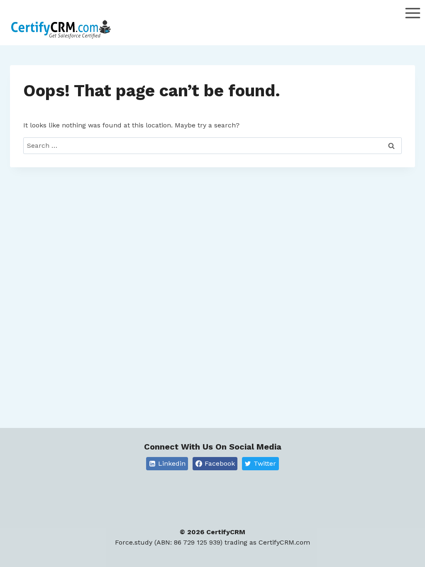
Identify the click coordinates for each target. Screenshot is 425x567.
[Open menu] (412, 24)
